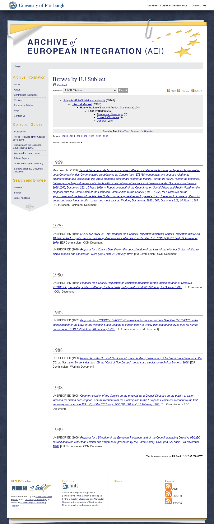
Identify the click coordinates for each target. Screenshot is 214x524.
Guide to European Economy (28, 163)
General (101, 120)
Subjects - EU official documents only (84, 100)
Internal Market (82, 104)
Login (17, 66)
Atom (173, 91)
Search (17, 192)
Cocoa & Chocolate (108, 117)
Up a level (62, 85)
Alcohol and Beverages (110, 114)
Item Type (124, 131)
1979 (71, 136)
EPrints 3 (78, 496)
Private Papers (21, 158)
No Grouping (147, 131)
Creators (135, 131)
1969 (64, 136)
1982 (84, 136)
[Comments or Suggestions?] (198, 10)
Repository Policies (23, 105)
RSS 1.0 (198, 91)
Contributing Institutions (26, 95)
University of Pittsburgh (36, 499)
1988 (91, 136)
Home (17, 84)
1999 (105, 136)
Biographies (20, 131)
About (17, 89)
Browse (18, 187)
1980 (77, 136)
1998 (98, 136)
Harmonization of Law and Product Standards (106, 107)
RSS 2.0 (185, 91)
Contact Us (19, 115)
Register (18, 100)
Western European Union (26, 153)
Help (16, 110)
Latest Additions (22, 198)
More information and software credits (80, 505)
